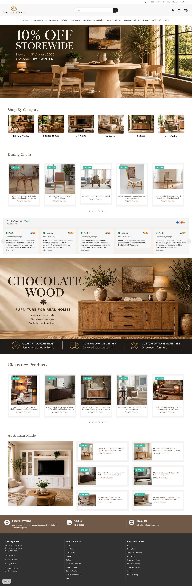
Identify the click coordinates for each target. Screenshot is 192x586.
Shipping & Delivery (133, 560)
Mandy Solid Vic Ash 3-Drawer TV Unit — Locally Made (165, 474)
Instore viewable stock (73, 575)
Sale (67, 578)
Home (68, 545)
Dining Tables (51, 135)
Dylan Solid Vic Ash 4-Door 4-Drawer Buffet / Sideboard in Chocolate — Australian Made (24, 408)
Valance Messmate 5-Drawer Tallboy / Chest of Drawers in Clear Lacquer (168, 408)
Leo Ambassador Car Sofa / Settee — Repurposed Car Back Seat (132, 408)
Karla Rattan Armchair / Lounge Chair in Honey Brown (96, 408)
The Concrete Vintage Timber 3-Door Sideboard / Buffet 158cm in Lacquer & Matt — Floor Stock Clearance (60, 408)
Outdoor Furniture (72, 571)
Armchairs (171, 136)
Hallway (68, 556)
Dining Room (70, 553)
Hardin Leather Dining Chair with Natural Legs (24, 197)
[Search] (115, 10)
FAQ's (129, 545)
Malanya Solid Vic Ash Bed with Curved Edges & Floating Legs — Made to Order (110, 498)
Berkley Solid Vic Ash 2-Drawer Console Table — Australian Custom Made (166, 449)
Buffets (141, 135)
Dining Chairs (21, 136)
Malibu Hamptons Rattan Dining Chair (60, 196)
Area (128, 571)
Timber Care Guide (133, 567)
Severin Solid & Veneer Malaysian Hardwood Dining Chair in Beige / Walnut (168, 197)
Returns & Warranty (133, 564)
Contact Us (131, 556)
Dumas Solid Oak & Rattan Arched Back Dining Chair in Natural (132, 197)
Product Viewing (132, 575)
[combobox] (93, 10)
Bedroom (111, 136)
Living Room (70, 549)
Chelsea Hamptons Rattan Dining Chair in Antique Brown (96, 197)
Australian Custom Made (74, 564)
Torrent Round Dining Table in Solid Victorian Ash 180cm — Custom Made (111, 449)
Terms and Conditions (134, 553)
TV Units (81, 135)
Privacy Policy (131, 549)
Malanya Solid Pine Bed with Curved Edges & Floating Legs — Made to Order (166, 498)
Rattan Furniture (71, 567)
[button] (189, 61)
